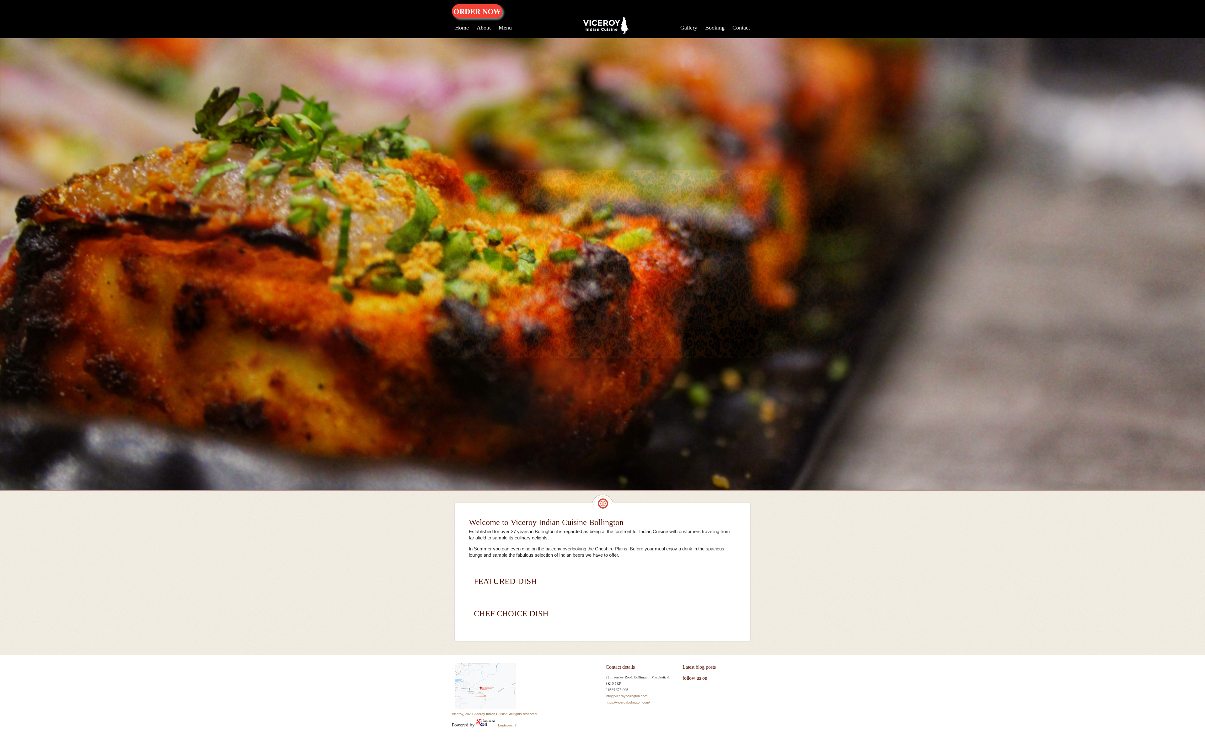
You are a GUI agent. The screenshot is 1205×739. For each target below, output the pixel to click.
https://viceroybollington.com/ (628, 702)
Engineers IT (507, 725)
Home (462, 27)
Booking (715, 27)
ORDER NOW (477, 11)
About (484, 27)
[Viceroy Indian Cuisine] (602, 33)
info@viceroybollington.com (626, 696)
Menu (505, 27)
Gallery (688, 27)
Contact (741, 27)
